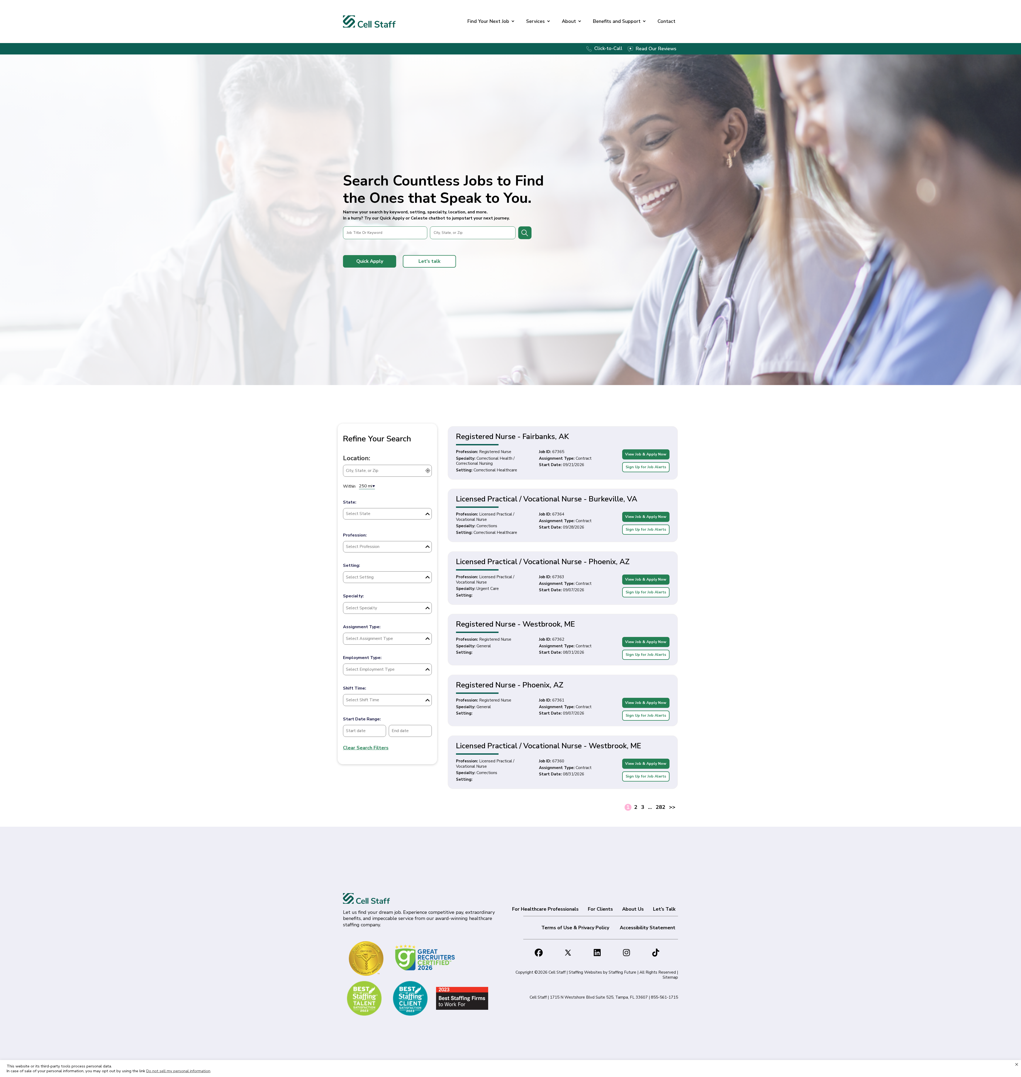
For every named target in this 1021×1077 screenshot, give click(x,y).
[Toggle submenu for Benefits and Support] (644, 22)
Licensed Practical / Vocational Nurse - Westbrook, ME (548, 746)
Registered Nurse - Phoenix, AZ (509, 685)
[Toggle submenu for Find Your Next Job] (513, 22)
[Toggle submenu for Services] (548, 22)
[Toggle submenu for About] (579, 22)
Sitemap (670, 977)
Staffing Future (622, 972)
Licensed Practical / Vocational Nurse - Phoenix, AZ (543, 562)
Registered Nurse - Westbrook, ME (515, 624)
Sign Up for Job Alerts (646, 467)
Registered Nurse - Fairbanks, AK (512, 436)
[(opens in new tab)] (426, 957)
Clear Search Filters (365, 748)
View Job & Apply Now (645, 454)
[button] (369, 261)
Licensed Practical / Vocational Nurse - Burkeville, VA (546, 499)
